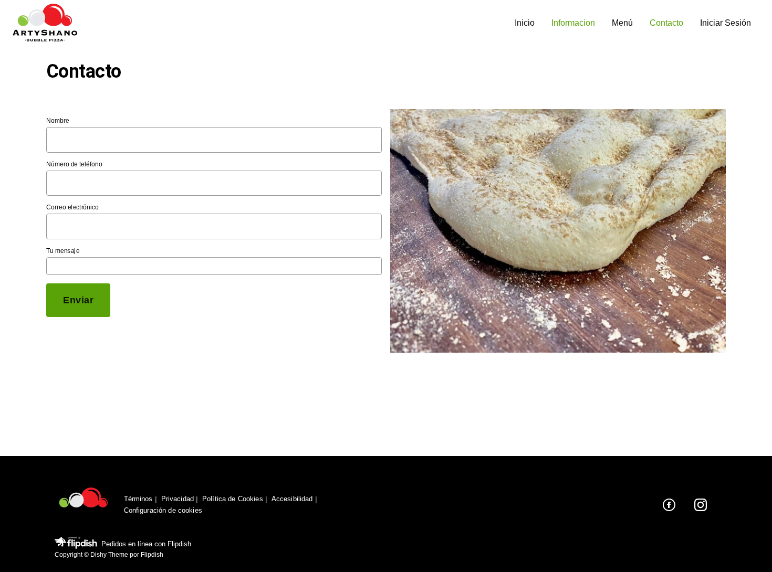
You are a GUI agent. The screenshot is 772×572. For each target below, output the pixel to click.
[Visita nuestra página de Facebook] (669, 504)
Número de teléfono (74, 164)
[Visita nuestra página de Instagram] (700, 504)
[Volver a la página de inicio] (83, 505)
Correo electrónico (72, 207)
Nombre (57, 121)
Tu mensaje (62, 250)
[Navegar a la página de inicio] (259, 23)
